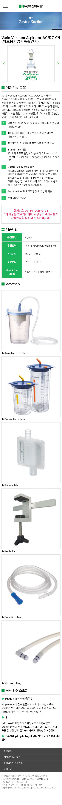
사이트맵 (8, 769)
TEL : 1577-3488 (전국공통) (14, 779)
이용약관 (8, 751)
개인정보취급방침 (12, 757)
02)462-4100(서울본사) (37, 779)
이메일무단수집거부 (13, 763)
